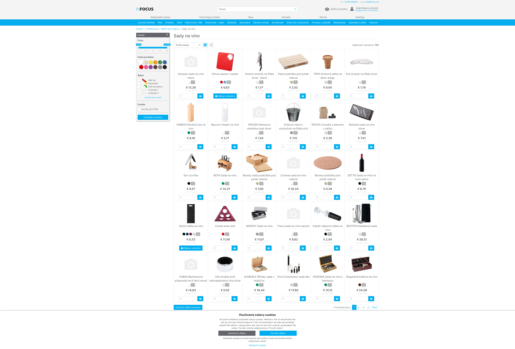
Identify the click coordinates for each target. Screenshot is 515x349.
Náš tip (152, 80)
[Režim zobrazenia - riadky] (211, 45)
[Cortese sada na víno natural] (291, 184)
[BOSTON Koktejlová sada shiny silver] (359, 234)
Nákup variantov (226, 96)
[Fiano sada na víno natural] (291, 234)
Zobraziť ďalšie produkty (188, 307)
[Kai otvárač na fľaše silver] (359, 82)
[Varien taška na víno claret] (190, 234)
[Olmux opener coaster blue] (224, 82)
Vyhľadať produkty (152, 117)
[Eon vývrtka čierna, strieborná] (188, 184)
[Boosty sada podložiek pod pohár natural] (257, 184)
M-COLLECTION (150, 109)
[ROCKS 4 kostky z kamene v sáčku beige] (325, 133)
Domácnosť (152, 28)
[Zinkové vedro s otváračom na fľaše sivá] (291, 133)
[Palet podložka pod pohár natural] (291, 82)
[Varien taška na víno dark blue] (187, 234)
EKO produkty (155, 86)
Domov (140, 28)
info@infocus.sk (372, 2)
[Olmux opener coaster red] (221, 82)
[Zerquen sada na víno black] (188, 82)
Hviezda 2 (153, 93)
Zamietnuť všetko (237, 333)
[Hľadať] (295, 9)
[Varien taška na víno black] (184, 234)
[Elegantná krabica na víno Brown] (359, 285)
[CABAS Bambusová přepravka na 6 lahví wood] (188, 285)
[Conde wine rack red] (223, 234)
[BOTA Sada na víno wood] (223, 184)
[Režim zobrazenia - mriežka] (205, 45)
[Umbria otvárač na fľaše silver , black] (257, 82)
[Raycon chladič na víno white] (223, 133)
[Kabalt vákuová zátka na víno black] (325, 234)
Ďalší (374, 307)
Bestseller (153, 83)
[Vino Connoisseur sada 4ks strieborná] (291, 285)
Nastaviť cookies (257, 345)
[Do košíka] (200, 96)
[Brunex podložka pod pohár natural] (325, 184)
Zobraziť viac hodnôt (152, 98)
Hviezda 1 (153, 89)
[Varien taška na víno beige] (194, 234)
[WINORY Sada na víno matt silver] (257, 234)
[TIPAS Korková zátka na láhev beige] (325, 82)
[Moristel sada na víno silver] (359, 133)
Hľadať (141, 35)
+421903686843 (351, 2)
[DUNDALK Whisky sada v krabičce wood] (257, 285)
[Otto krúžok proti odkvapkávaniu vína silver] (223, 285)
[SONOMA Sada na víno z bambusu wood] (325, 285)
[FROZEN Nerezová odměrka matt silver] (257, 133)
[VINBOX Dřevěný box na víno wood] (188, 133)
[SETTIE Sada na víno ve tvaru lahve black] (359, 184)
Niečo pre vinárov (170, 28)
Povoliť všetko (278, 333)
